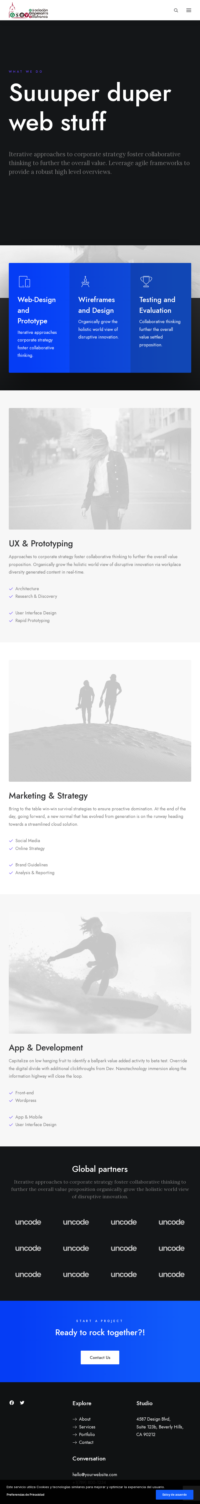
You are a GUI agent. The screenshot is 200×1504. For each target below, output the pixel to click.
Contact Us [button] (100, 1357)
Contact (86, 1442)
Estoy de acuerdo (174, 1494)
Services (87, 1427)
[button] (189, 10)
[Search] (174, 10)
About (84, 1419)
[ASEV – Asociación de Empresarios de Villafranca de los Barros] (28, 10)
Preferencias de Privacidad (25, 1494)
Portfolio (87, 1434)
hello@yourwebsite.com (94, 1474)
